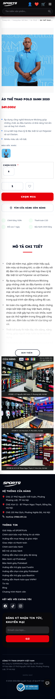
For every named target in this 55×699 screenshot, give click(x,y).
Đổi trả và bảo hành (12, 551)
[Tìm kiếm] (49, 11)
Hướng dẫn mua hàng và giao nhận (20, 538)
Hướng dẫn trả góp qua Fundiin (18, 567)
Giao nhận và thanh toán (14, 542)
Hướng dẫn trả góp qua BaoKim (18, 575)
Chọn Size (10, 165)
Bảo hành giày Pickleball (14, 563)
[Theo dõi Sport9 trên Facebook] (5, 606)
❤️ (36, 4)
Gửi (28, 638)
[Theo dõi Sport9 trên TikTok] (13, 606)
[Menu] (50, 4)
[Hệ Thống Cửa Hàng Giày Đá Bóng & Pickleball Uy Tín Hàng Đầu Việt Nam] (9, 4)
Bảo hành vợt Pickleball (14, 559)
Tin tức (5, 583)
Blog (4, 587)
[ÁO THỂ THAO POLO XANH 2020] (6, 153)
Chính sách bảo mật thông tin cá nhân (21, 534)
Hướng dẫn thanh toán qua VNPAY (19, 579)
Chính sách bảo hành (12, 546)
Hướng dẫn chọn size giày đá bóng (19, 555)
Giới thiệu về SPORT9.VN (14, 530)
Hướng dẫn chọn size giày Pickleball (20, 571)
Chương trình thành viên (14, 591)
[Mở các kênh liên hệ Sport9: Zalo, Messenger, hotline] (47, 683)
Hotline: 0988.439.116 (16, 517)
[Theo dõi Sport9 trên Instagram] (20, 606)
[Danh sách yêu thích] (30, 186)
